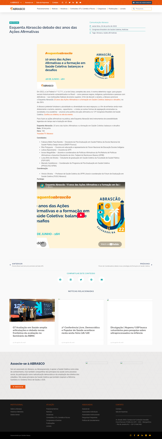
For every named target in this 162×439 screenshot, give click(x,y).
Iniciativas (64, 9)
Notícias (55, 9)
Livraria (123, 9)
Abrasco (99, 33)
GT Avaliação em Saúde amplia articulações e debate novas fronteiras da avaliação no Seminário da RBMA (30, 331)
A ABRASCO (14, 2)
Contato (55, 2)
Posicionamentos (43, 9)
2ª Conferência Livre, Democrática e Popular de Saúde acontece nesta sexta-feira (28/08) (81, 330)
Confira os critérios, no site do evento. (59, 114)
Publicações (113, 9)
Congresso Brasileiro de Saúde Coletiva (106, 29)
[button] (60, 279)
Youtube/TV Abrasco (45, 134)
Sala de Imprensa (42, 2)
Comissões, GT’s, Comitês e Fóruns (82, 9)
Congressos (102, 9)
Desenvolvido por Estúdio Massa (20, 435)
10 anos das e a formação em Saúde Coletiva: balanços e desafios (87, 100)
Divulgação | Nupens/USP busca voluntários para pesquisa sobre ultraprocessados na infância (129, 330)
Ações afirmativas (110, 33)
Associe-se (29, 2)
